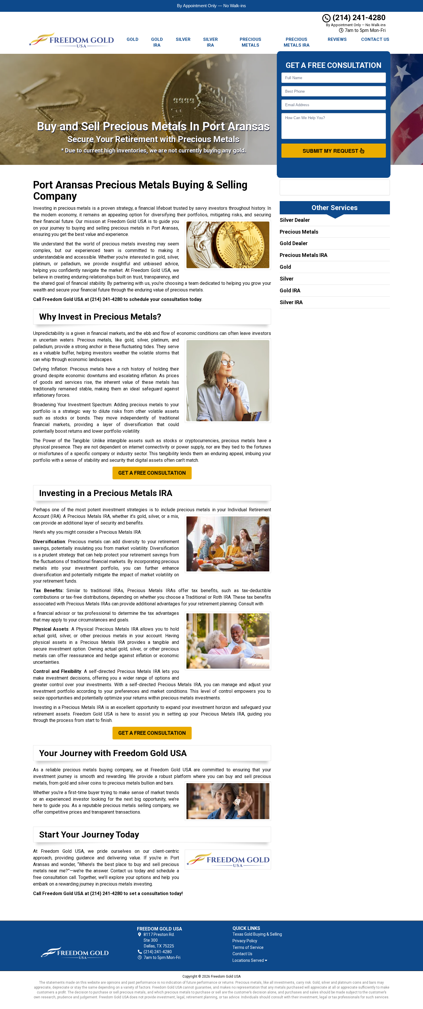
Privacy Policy (245, 941)
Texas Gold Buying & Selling (257, 934)
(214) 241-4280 (358, 17)
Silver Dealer (295, 220)
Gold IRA (157, 42)
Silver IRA (210, 42)
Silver (183, 39)
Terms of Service (248, 947)
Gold (132, 39)
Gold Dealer (294, 243)
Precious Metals (250, 42)
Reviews (337, 39)
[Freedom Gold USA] (74, 943)
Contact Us (375, 39)
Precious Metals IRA (297, 42)
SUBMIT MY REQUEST (331, 150)
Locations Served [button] (249, 960)
